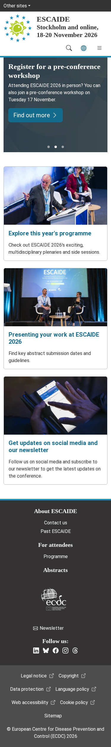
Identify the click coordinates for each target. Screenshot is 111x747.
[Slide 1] (48, 147)
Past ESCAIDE (56, 531)
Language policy (72, 689)
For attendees (55, 545)
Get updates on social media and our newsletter (53, 446)
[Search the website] (69, 48)
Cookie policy (74, 702)
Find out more (31, 115)
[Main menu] (99, 48)
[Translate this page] (83, 48)
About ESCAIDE (55, 511)
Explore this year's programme (50, 233)
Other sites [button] (15, 6)
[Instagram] (65, 650)
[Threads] (75, 650)
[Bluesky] (46, 650)
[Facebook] (56, 650)
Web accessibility (30, 702)
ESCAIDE (53, 19)
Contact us (55, 523)
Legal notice (34, 676)
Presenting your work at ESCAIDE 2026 (54, 338)
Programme (56, 556)
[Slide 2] (55, 147)
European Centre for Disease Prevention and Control (53, 599)
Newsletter (52, 628)
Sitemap (53, 716)
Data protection (27, 689)
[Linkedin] (36, 650)
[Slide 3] (63, 147)
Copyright (69, 676)
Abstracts (55, 570)
